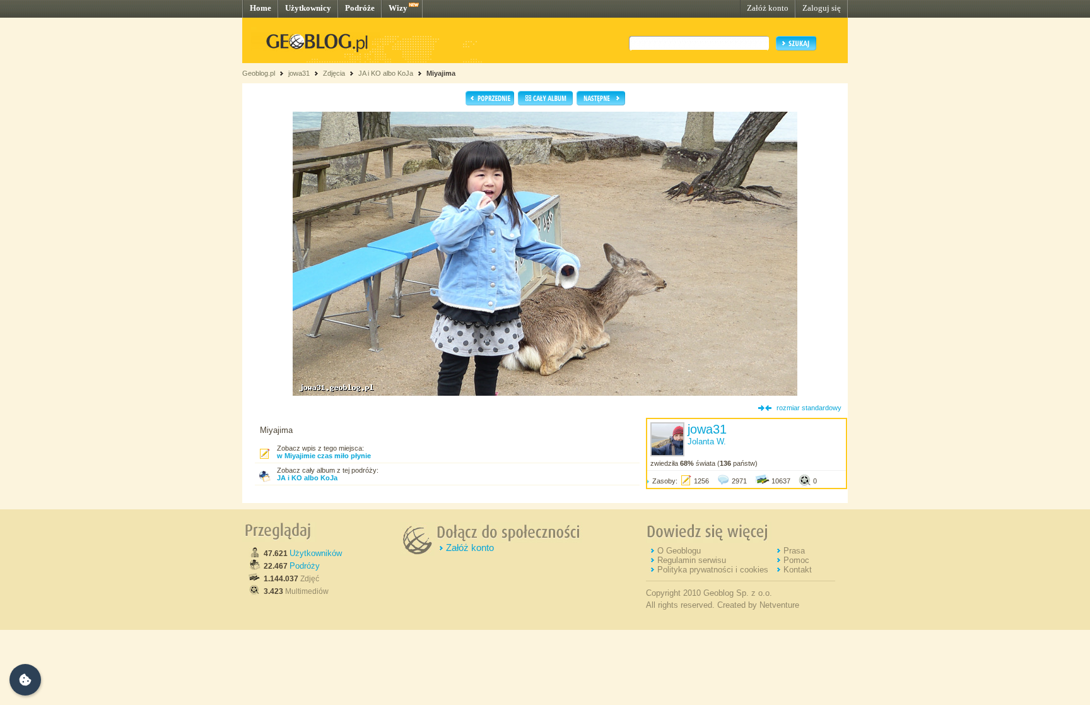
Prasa (794, 550)
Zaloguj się (821, 8)
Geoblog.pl (258, 73)
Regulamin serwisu (691, 560)
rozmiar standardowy (808, 408)
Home (260, 8)
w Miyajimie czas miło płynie (324, 455)
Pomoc (796, 560)
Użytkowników (316, 553)
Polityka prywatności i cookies (712, 569)
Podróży (305, 566)
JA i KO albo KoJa (385, 73)
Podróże (360, 8)
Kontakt (797, 569)
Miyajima (440, 73)
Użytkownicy (308, 8)
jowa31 (299, 73)
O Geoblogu (679, 550)
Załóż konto (767, 8)
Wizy (398, 8)
